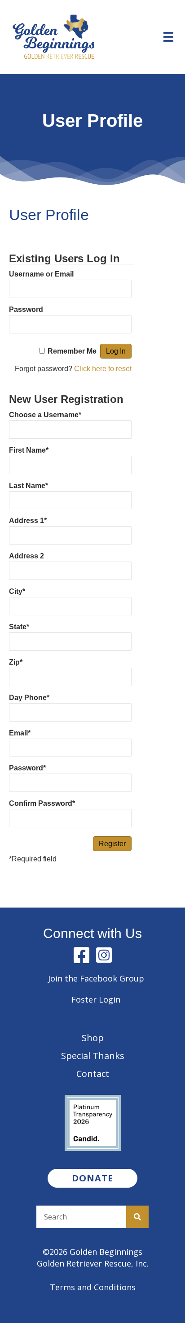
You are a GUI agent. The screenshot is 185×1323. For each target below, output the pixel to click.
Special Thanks (92, 1056)
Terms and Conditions (93, 1287)
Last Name (28, 485)
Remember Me (72, 351)
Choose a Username (45, 415)
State (19, 627)
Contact (92, 1074)
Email (20, 733)
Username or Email (41, 274)
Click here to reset (103, 368)
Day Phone (29, 697)
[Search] (137, 1217)
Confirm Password (42, 803)
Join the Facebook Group (96, 978)
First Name (28, 450)
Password (26, 309)
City (17, 591)
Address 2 (26, 556)
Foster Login (95, 999)
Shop (93, 1038)
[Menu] (168, 37)
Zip (15, 662)
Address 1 (28, 520)
